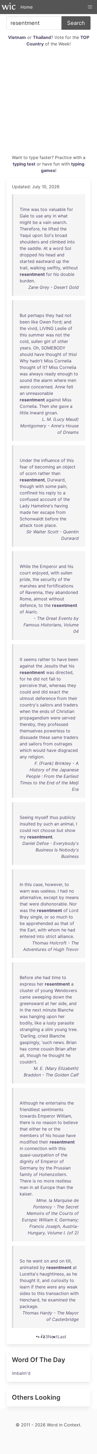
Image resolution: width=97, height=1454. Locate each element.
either (35, 1129)
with (39, 486)
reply (51, 492)
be (35, 222)
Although (29, 1103)
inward (37, 412)
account (48, 499)
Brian (71, 1042)
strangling (30, 1029)
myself (41, 817)
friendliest (30, 1109)
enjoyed (40, 573)
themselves (31, 730)
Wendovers (65, 990)
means (72, 897)
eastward (45, 261)
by (39, 824)
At (45, 248)
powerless (54, 730)
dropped (28, 254)
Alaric (31, 611)
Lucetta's (29, 1274)
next (36, 1010)
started (27, 261)
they (50, 315)
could (25, 692)
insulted (28, 824)
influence (50, 460)
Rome (25, 599)
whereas (57, 685)
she (53, 406)
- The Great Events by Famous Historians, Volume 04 (51, 625)
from (61, 512)
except (51, 897)
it (44, 367)
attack (26, 525)
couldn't (28, 1062)
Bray (24, 917)
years (25, 348)
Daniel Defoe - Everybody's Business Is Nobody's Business (50, 850)
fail (52, 679)
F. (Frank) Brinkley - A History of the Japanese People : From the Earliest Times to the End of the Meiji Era (49, 776)
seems (30, 659)
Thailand (42, 37)
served (68, 718)
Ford (56, 322)
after (72, 1049)
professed (58, 724)
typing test (24, 164)
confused (29, 499)
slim (49, 1029)
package (28, 1306)
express (28, 984)
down (58, 997)
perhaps (36, 315)
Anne (60, 386)
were (25, 386)
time (56, 977)
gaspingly (29, 1042)
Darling (28, 1036)
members (29, 1135)
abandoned (66, 592)
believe (70, 1122)
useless (47, 891)
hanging (37, 1016)
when (25, 711)
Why (24, 361)
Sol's (49, 235)
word (58, 248)
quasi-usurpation (37, 1155)
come (33, 1049)
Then (44, 406)
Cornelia (62, 361)
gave (64, 406)
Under (26, 460)
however (53, 884)
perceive (28, 685)
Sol (68, 248)
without (70, 267)
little (24, 412)
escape (47, 512)
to (32, 216)
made (25, 512)
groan (51, 412)
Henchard (29, 1300)
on (46, 1261)
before (51, 518)
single (36, 917)
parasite (66, 1023)
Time (25, 209)
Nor (73, 904)
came (25, 997)
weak (72, 1287)
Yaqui (25, 235)
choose (47, 830)
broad (61, 235)
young (46, 990)
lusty (51, 1023)
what (63, 216)
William (64, 1116)
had (59, 315)
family (26, 1174)
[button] (90, 7)
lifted (53, 229)
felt (70, 386)
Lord (73, 910)
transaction (57, 1293)
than (55, 473)
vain (47, 222)
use (39, 216)
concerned (42, 386)
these (44, 737)
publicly (67, 817)
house (59, 1135)
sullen (37, 341)
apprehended (39, 923)
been (25, 322)
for (70, 209)
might (25, 222)
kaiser (26, 1194)
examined (58, 1300)
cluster (26, 990)
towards (28, 1116)
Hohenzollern (52, 1174)
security (48, 579)
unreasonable (39, 393)
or (46, 917)
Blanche (66, 1010)
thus (54, 817)
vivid (32, 328)
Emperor (48, 566)
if (32, 1287)
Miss (48, 361)
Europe (47, 1187)
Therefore (30, 229)
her (35, 512)
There (25, 1181)
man (24, 1187)
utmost (27, 698)
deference (45, 698)
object (69, 467)
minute (49, 1010)
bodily (26, 1023)
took (38, 525)
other (62, 341)
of (70, 328)
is (33, 1122)
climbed (58, 241)
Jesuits (51, 666)
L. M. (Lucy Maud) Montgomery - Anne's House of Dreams (49, 426)
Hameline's (42, 505)
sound (26, 380)
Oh (36, 348)
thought (53, 354)
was (35, 209)
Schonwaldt (32, 518)
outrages (63, 743)
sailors (46, 705)
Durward (56, 480)
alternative (30, 897)
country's (29, 705)
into (71, 241)
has (23, 1049)
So (22, 1261)
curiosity (59, 1280)
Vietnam (17, 37)
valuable (57, 209)
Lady (25, 505)
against (53, 399)
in (54, 216)
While (25, 566)
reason (49, 1122)
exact (54, 692)
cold (24, 341)
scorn (31, 473)
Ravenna (34, 592)
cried (43, 1036)
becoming (45, 467)
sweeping (41, 997)
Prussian (62, 1168)
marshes (28, 586)
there (25, 1122)
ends (44, 711)
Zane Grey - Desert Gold (53, 287)
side (62, 1003)
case (38, 884)
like (34, 322)
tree (72, 1029)
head (51, 254)
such (48, 824)
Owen (45, 322)
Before (26, 977)
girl (47, 341)
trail (23, 267)
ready (50, 373)
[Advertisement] (48, 102)
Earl (31, 930)
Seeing (26, 817)
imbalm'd (21, 1373)
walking (38, 267)
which (26, 750)
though (27, 486)
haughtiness (52, 1274)
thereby (27, 724)
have (39, 354)
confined (28, 492)
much (61, 917)
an (22, 393)
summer (36, 335)
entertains (56, 1103)
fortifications (60, 586)
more (49, 1181)
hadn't (36, 361)
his (41, 254)
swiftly (53, 267)
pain (62, 486)
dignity (27, 1161)
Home (26, 7)
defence (28, 605)
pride (25, 579)
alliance (65, 936)
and (44, 241)
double (67, 274)
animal (67, 824)
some (50, 486)
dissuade (29, 737)
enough (64, 373)
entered (27, 936)
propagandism (34, 718)
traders (70, 705)
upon (37, 235)
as (56, 923)
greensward (32, 1003)
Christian (65, 711)
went (38, 1261)
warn (25, 891)
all (22, 1055)
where (60, 380)
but (60, 830)
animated (29, 1267)
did (36, 679)
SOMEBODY (53, 348)
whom (54, 930)
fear (24, 467)
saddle (34, 248)
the (63, 229)
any (47, 216)
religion (35, 756)
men (72, 380)
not (68, 315)
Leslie (61, 328)
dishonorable (53, 904)
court (25, 573)
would (39, 750)
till (68, 1261)
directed (64, 672)
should (26, 354)
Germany (29, 1168)
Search (76, 23)
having (61, 505)
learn (25, 1287)
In (21, 884)
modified (29, 1142)
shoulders (29, 241)
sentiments (52, 1109)
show (70, 830)
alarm (47, 380)
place (50, 525)
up (58, 261)
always (36, 373)
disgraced (68, 750)
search (59, 222)
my (23, 837)
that (63, 666)
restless (63, 1181)
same (56, 737)
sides (25, 1293)
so (52, 917)
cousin (47, 1049)
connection (36, 1148)
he (44, 229)
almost (40, 599)
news (58, 1042)
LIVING (47, 328)
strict (51, 936)
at (47, 1003)
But (23, 315)
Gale (24, 216)
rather (44, 473)
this (23, 335)
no (71, 891)
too (43, 209)
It (21, 659)
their (72, 698)
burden (27, 280)
